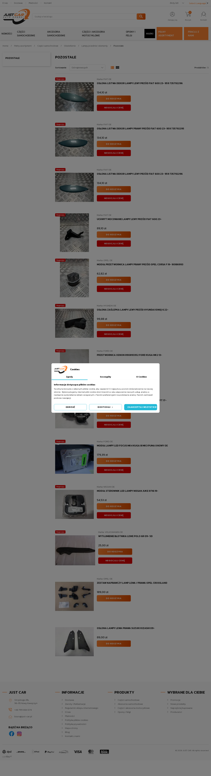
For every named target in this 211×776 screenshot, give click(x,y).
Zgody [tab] (69, 376)
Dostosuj (104, 407)
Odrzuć (70, 407)
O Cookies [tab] (141, 376)
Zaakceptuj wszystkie (141, 407)
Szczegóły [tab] (105, 376)
